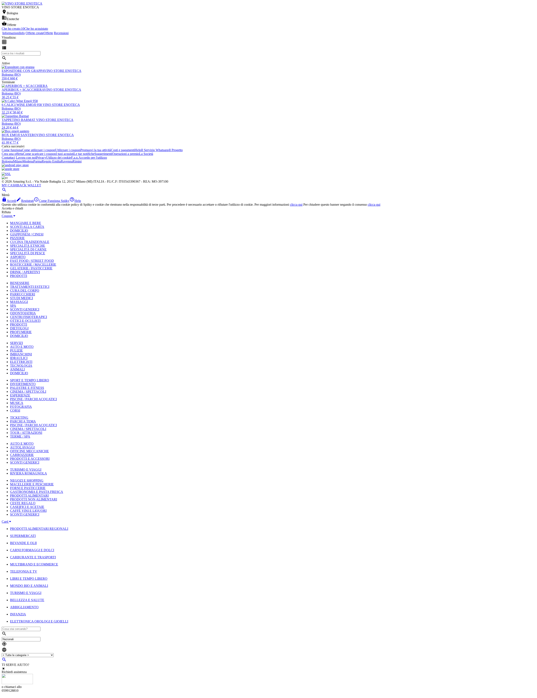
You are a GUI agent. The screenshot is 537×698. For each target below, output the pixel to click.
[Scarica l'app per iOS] (10, 169)
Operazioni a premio (125, 154)
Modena (27, 161)
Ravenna (67, 161)
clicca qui (296, 204)
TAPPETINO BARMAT (19, 120)
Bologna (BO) (11, 74)
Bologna (7, 161)
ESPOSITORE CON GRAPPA (23, 71)
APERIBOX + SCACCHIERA (23, 89)
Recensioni (61, 33)
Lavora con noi (26, 157)
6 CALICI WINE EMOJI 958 (22, 105)
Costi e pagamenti (123, 150)
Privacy (41, 157)
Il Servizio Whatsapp (155, 150)
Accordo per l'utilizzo (92, 157)
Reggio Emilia (51, 161)
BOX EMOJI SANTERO (19, 135)
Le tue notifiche (84, 154)
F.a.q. (74, 157)
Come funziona (12, 150)
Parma (37, 161)
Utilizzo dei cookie (58, 157)
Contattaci (8, 157)
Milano (17, 161)
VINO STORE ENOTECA (62, 71)
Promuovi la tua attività (95, 150)
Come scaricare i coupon (39, 154)
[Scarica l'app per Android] (15, 165)
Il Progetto (176, 150)
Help (138, 150)
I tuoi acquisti (65, 154)
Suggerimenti (103, 154)
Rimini (77, 161)
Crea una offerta (12, 154)
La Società (146, 154)
